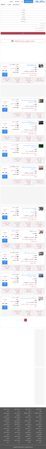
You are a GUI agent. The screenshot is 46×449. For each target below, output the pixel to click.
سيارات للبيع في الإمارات (6, 79)
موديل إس (33, 69)
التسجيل (11, 1)
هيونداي (33, 233)
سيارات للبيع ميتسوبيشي (31, 217)
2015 (16, 127)
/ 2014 (35, 263)
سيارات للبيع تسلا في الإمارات (39, 79)
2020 (16, 105)
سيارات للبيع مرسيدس (31, 131)
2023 (16, 70)
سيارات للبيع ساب (32, 153)
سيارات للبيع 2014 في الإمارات (17, 268)
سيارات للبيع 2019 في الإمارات (17, 224)
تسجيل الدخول (16, 4)
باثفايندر (33, 257)
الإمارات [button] (9, 4)
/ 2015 (33, 133)
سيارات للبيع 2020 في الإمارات (28, 115)
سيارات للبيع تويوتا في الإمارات (39, 115)
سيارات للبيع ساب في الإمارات (39, 160)
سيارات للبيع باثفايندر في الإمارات (28, 268)
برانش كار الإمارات (28, 1)
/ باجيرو (30, 219)
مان (34, 171)
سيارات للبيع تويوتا (32, 108)
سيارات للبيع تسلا (33, 73)
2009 (16, 236)
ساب (34, 149)
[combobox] (23, 10)
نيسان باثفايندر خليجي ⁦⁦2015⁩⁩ (30, 253)
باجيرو (34, 213)
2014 (16, 258)
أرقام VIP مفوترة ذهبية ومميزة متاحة (28, 298)
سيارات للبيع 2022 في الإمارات (28, 313)
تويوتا (34, 104)
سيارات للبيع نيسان (32, 261)
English (2, 4)
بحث (22, 1)
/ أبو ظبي (23, 73)
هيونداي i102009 (32, 231)
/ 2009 (33, 241)
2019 (16, 213)
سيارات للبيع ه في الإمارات (28, 245)
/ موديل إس (32, 75)
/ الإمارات (27, 73)
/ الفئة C (30, 133)
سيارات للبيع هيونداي (32, 239)
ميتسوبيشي (32, 211)
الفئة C (33, 128)
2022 (16, 303)
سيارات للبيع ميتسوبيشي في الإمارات (39, 224)
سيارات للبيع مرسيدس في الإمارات (39, 138)
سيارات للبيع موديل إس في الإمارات (28, 80)
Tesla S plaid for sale (31, 65)
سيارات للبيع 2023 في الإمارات (17, 80)
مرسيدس (33, 126)
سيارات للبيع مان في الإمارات (39, 181)
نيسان (34, 255)
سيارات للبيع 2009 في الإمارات (17, 246)
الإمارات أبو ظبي (14, 68)
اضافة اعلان (17, 1)
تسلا (34, 67)
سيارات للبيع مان (33, 175)
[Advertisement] (23, 52)
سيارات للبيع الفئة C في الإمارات (28, 138)
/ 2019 (33, 219)
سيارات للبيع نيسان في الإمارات (39, 268)
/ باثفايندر (32, 263)
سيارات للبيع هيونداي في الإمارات (39, 246)
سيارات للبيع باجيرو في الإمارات (28, 224)
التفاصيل (4, 74)
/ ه (31, 241)
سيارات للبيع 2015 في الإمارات (17, 138)
